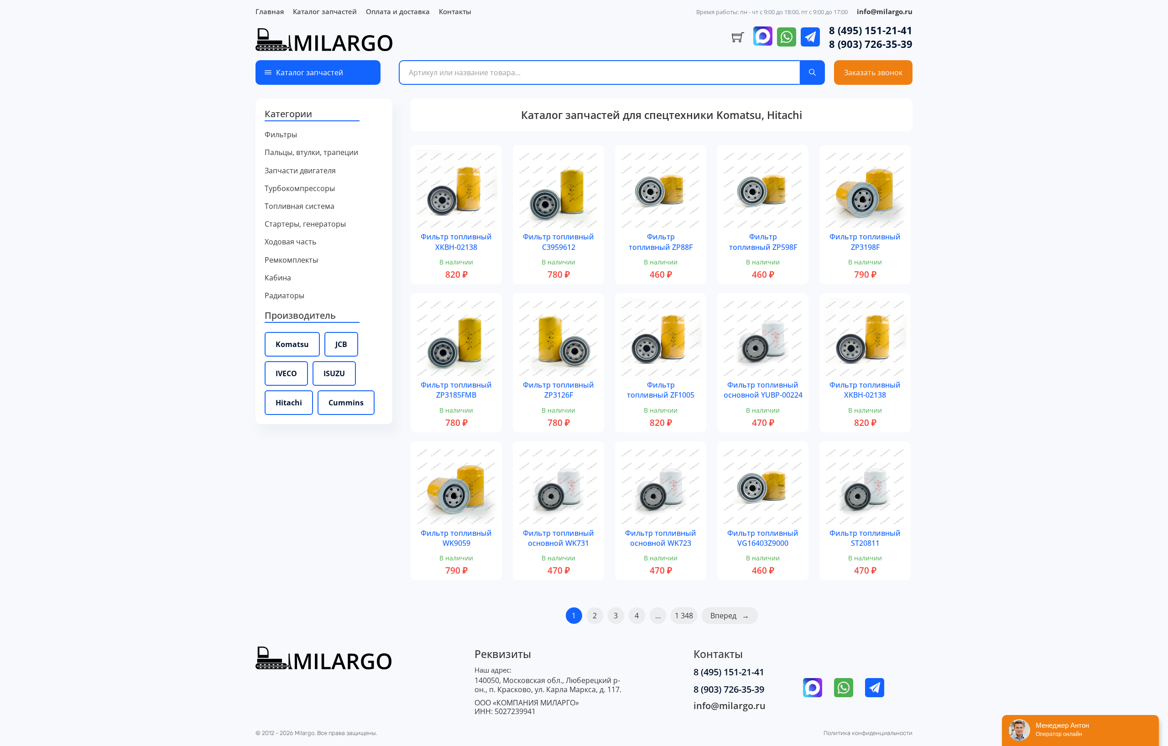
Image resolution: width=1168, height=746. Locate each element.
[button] (324, 114)
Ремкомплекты (291, 260)
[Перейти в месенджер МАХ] (762, 36)
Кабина (278, 278)
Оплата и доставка (398, 11)
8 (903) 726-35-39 (870, 44)
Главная (270, 11)
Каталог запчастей (325, 11)
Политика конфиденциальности (868, 733)
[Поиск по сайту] (812, 72)
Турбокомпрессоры (300, 188)
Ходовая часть (290, 242)
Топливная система (299, 206)
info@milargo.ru (884, 11)
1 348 (684, 616)
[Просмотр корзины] (738, 37)
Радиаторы (284, 295)
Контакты (455, 11)
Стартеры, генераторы (305, 224)
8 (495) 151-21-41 (870, 30)
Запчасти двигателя (300, 170)
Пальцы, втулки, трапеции (311, 152)
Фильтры (281, 134)
